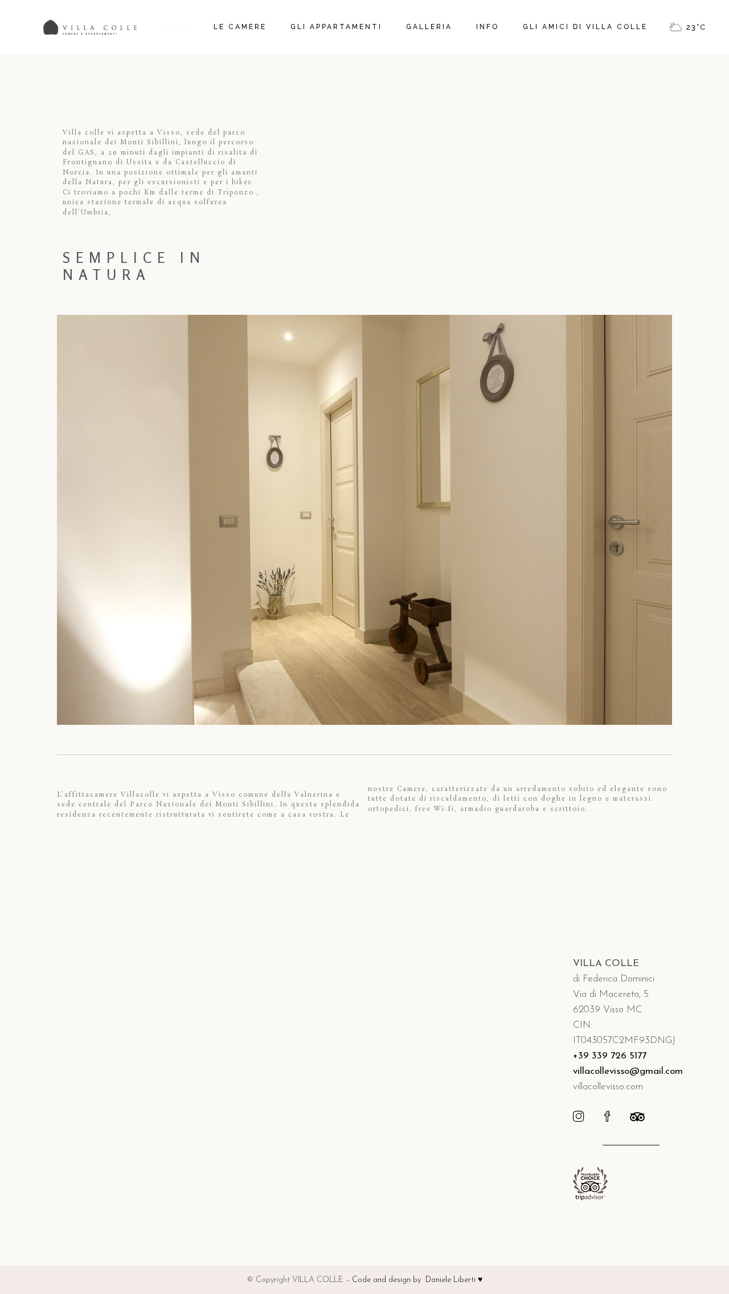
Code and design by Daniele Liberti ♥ (417, 1280)
